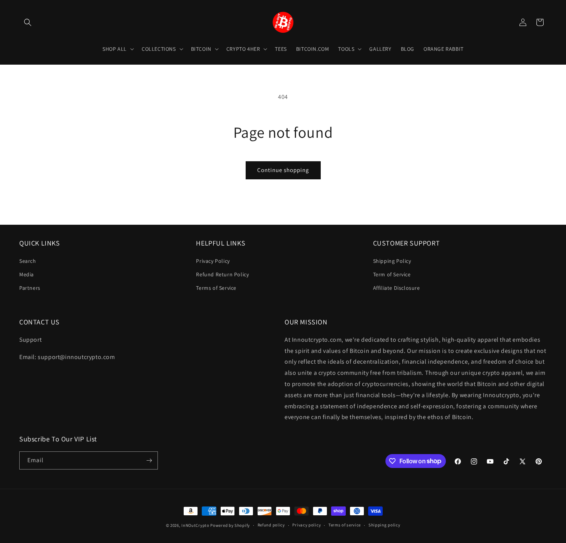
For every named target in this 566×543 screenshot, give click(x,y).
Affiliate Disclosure (396, 287)
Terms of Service (216, 287)
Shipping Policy (392, 260)
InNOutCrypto (195, 525)
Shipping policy (384, 525)
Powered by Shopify (230, 525)
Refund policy (271, 525)
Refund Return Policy (222, 274)
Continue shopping (283, 170)
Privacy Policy (212, 260)
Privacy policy (306, 525)
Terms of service (344, 525)
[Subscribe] (149, 460)
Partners (29, 287)
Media (26, 274)
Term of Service (392, 274)
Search (27, 260)
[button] (27, 22)
